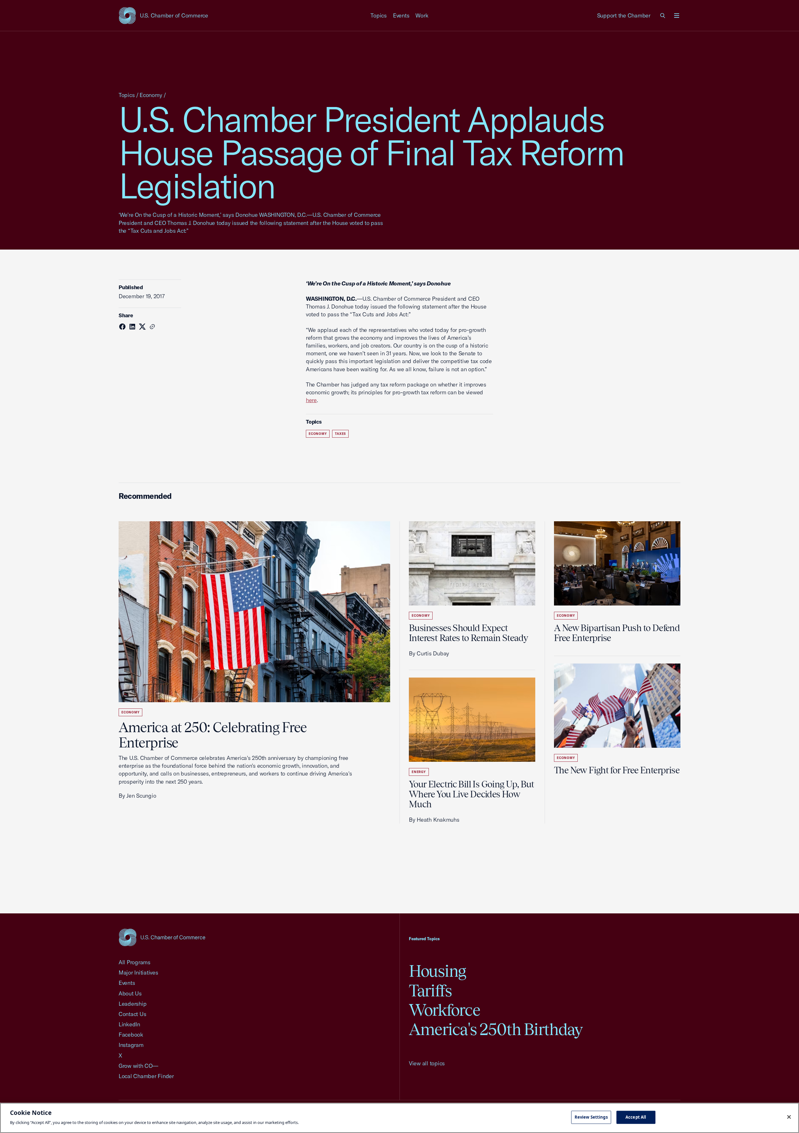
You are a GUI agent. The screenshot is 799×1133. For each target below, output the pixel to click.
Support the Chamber (623, 15)
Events (401, 15)
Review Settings (591, 1117)
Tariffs (430, 990)
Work (421, 15)
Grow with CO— (138, 1065)
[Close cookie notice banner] (789, 1117)
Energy (419, 772)
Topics (378, 15)
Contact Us (132, 1014)
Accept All (635, 1117)
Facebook (131, 1034)
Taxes (340, 434)
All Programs (134, 962)
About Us (130, 993)
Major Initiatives (138, 972)
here (311, 400)
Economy (151, 95)
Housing (437, 970)
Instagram (131, 1044)
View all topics (427, 1063)
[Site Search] (663, 15)
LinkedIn (129, 1024)
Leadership (132, 1003)
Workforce (444, 1009)
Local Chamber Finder (146, 1076)
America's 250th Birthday (496, 1029)
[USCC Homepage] (162, 937)
